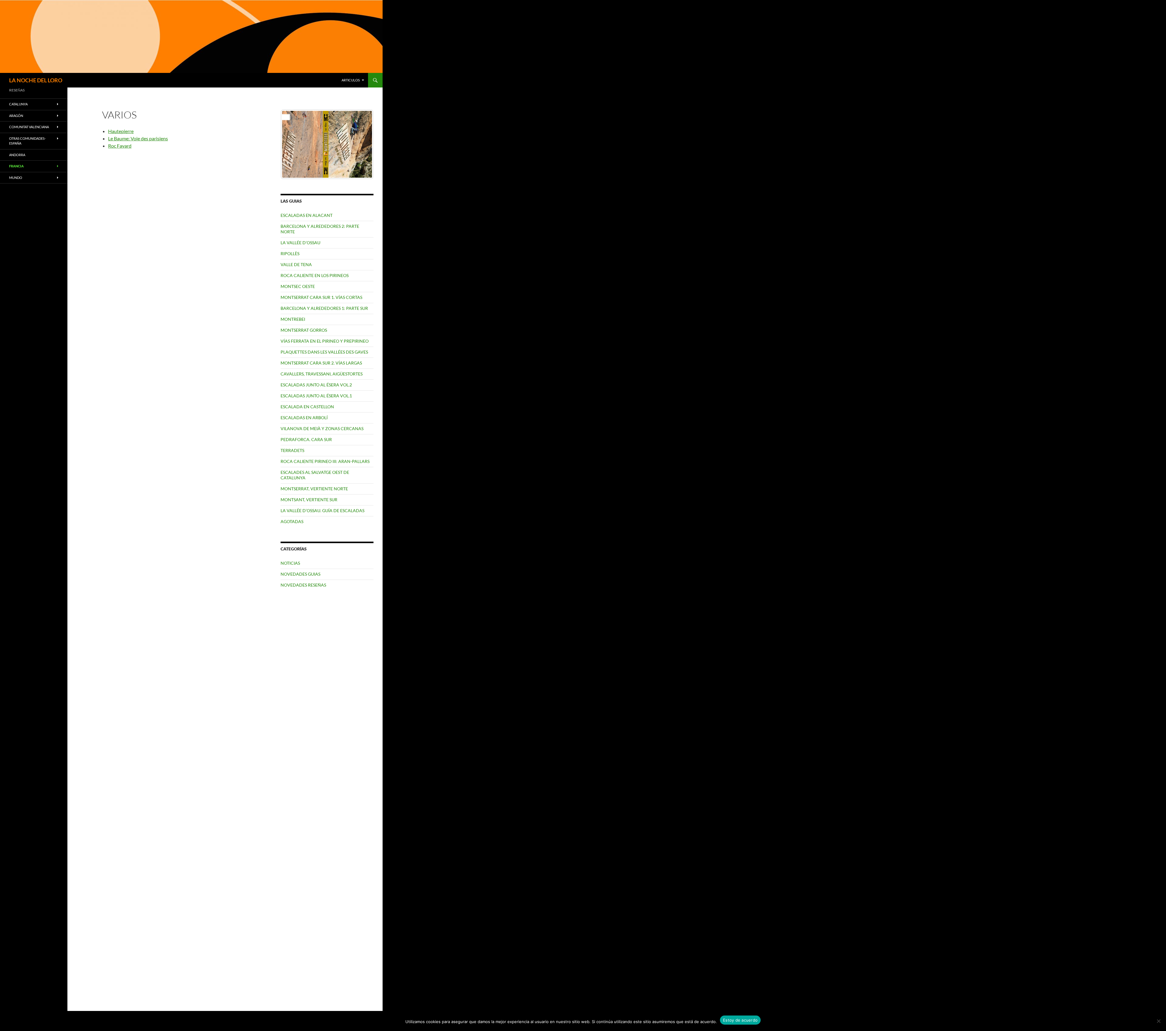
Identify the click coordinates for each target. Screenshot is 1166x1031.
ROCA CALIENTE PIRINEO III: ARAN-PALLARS (325, 461)
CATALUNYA (18, 104)
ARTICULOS (351, 80)
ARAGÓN (16, 116)
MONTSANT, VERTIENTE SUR (309, 499)
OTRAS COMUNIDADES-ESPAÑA (27, 141)
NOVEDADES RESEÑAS (303, 584)
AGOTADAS (292, 521)
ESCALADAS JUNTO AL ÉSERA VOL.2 (316, 384)
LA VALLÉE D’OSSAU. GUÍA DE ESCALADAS (322, 510)
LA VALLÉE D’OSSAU (300, 242)
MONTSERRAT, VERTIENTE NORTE (314, 488)
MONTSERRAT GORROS (304, 330)
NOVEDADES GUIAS (300, 574)
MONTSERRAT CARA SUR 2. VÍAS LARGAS (321, 362)
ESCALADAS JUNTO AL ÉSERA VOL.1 (316, 395)
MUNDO (15, 178)
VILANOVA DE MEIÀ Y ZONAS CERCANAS (322, 428)
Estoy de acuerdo (740, 1020)
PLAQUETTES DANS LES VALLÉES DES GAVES (324, 352)
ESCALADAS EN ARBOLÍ (304, 417)
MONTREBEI (293, 319)
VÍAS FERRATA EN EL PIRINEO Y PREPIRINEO (325, 341)
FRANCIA (16, 166)
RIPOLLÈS (290, 253)
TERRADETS (292, 450)
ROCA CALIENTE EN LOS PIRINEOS (315, 275)
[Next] (360, 144)
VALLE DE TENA (296, 264)
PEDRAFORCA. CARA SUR (306, 439)
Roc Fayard (119, 146)
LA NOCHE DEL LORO (35, 80)
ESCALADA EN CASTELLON (307, 406)
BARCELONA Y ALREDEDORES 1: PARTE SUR (324, 308)
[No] (1158, 1021)
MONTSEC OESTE (298, 286)
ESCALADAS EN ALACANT (306, 215)
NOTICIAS (290, 563)
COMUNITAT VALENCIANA (29, 127)
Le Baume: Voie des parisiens (138, 138)
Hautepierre (121, 131)
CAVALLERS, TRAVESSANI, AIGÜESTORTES (322, 373)
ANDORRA (17, 155)
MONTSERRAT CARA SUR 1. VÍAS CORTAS (321, 297)
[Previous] (293, 144)
